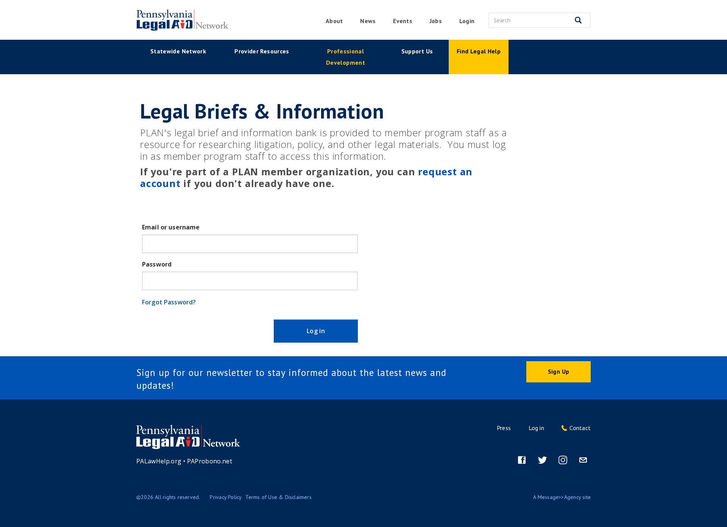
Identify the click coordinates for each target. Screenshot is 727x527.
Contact (580, 428)
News (368, 21)
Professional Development (345, 56)
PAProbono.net (209, 461)
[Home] (181, 20)
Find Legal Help (479, 51)
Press (504, 428)
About (334, 21)
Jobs (436, 21)
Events (402, 21)
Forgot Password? (169, 302)
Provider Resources (261, 51)
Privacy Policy (226, 497)
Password (157, 264)
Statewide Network (178, 51)
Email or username (171, 227)
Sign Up (558, 371)
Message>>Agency (559, 497)
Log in (316, 331)
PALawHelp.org (159, 461)
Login (466, 21)
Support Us (417, 51)
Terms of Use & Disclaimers (278, 497)
